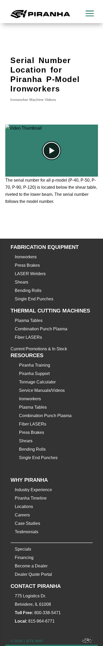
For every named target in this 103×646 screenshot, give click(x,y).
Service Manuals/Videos (42, 390)
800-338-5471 (47, 613)
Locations (24, 506)
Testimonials (26, 532)
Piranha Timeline (31, 498)
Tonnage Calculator (37, 382)
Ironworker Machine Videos (33, 100)
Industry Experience (33, 490)
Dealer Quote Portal (33, 574)
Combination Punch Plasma (41, 329)
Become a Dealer (31, 566)
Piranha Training (34, 365)
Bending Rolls (28, 290)
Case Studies (27, 523)
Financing (24, 557)
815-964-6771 (41, 621)
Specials (23, 549)
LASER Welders (30, 273)
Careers (22, 515)
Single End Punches (34, 299)
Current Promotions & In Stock (39, 349)
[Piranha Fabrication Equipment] (85, 641)
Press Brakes (27, 265)
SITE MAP (34, 641)
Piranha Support (34, 373)
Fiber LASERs (28, 337)
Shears (21, 282)
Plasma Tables (29, 320)
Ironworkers (26, 257)
